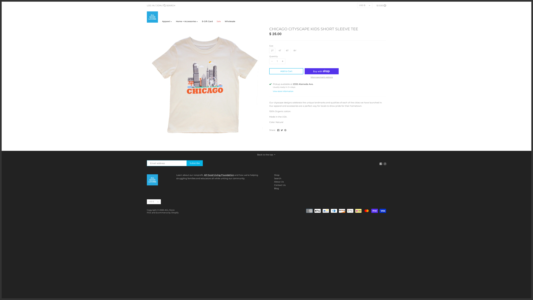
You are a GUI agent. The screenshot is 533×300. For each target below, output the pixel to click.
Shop (276, 175)
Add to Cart (286, 71)
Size (271, 46)
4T (280, 50)
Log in (150, 5)
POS (149, 213)
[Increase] (282, 61)
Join (159, 5)
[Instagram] (385, 163)
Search (277, 178)
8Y (295, 50)
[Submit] (164, 6)
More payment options (322, 77)
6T (287, 50)
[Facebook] (381, 163)
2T (272, 50)
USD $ (362, 5)
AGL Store (169, 210)
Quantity (273, 56)
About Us (279, 181)
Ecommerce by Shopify (167, 213)
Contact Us (280, 185)
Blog (276, 188)
